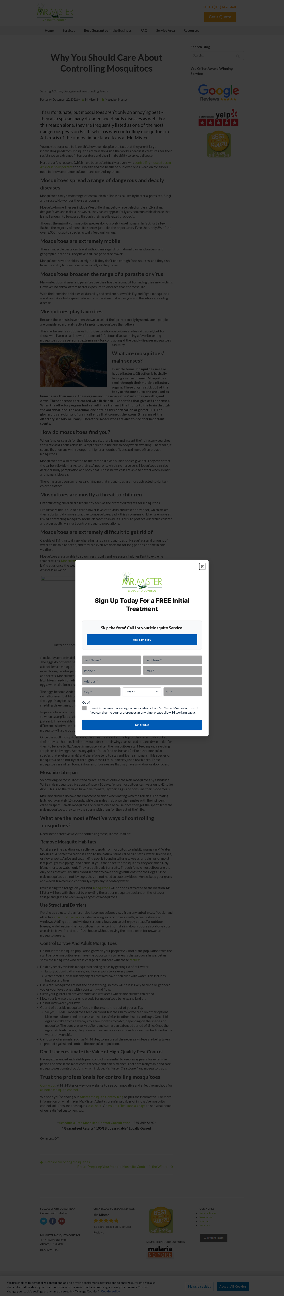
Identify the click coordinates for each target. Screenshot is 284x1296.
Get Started (142, 724)
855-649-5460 (142, 639)
